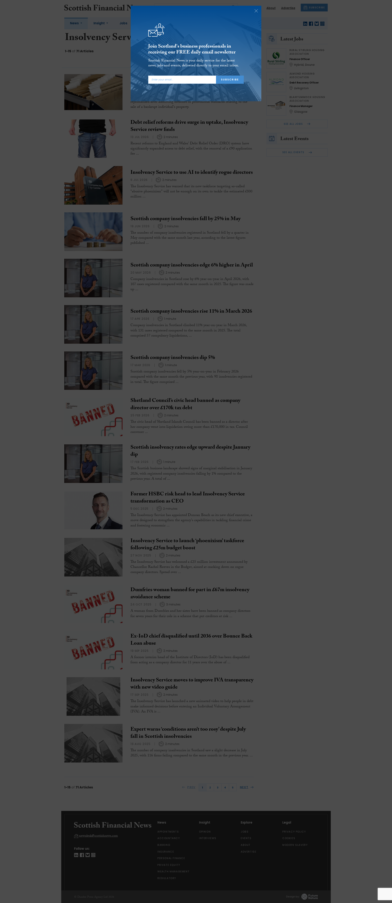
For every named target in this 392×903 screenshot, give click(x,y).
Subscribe (230, 79)
